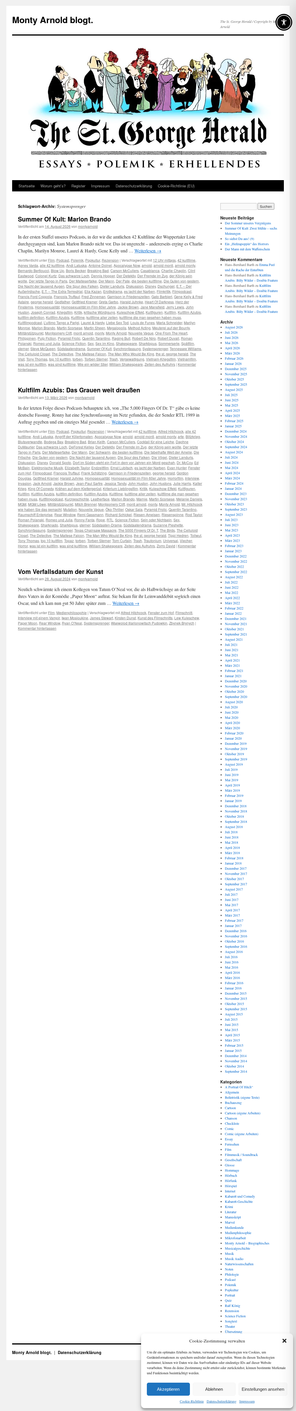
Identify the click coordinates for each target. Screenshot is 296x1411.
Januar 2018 (233, 863)
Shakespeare (126, 343)
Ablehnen (214, 1389)
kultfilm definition (31, 317)
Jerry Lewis (175, 306)
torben (78, 359)
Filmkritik (164, 291)
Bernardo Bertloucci (33, 270)
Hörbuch (231, 1175)
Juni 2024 (231, 462)
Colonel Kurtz (46, 275)
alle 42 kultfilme (52, 265)
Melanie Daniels (189, 498)
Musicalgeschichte (237, 1248)
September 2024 (236, 446)
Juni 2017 (231, 899)
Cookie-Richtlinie (192, 1401)
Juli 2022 (231, 582)
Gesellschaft (233, 1159)
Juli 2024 (231, 457)
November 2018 (236, 811)
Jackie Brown (128, 306)
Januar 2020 (233, 738)
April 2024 (232, 472)
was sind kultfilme (62, 364)
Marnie (141, 498)
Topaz (69, 540)
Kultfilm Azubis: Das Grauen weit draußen (79, 389)
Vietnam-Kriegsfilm (161, 359)
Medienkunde (234, 1227)
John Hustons (160, 483)
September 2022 (236, 571)
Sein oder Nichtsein (156, 519)
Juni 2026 (231, 337)
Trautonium (152, 540)
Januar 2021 (233, 675)
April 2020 (232, 722)
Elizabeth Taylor (77, 467)
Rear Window (64, 514)
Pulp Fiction (47, 338)
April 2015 (232, 1035)
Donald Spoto (60, 462)
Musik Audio (234, 1258)
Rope (100, 519)
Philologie (232, 1274)
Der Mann (106, 280)
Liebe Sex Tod (117, 322)
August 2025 (234, 389)
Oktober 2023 (234, 504)
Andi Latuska (76, 265)
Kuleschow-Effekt (130, 312)
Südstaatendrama (71, 348)
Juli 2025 (231, 394)
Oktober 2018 (234, 816)
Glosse (229, 1165)
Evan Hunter (176, 467)
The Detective (62, 353)
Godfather (62, 301)
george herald (42, 301)
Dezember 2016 (236, 930)
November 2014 (236, 1061)
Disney (150, 286)
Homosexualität (47, 306)
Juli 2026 (231, 332)
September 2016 (236, 946)
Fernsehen (232, 1144)
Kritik (78, 312)
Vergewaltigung (132, 359)
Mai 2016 (231, 967)
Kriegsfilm (65, 312)
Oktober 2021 (234, 629)
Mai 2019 (231, 779)
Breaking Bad (98, 270)
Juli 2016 (231, 956)
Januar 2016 (233, 988)
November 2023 (236, 498)
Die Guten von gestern (181, 280)
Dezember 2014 (236, 1055)
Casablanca (150, 270)
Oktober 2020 (234, 691)
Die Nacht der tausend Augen (41, 286)
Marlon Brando (43, 327)
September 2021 (236, 634)
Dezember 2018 (236, 806)
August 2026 (234, 327)
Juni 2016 (231, 962)
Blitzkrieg (193, 436)
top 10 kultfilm (60, 359)
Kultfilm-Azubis (57, 317)
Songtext (231, 1321)
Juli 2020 (231, 707)
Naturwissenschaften (239, 1264)
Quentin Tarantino (96, 338)
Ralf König (232, 1305)
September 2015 (236, 1008)
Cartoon (230, 1107)
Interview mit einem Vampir (39, 617)
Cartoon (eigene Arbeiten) (242, 1113)
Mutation (70, 509)
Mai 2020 (231, 717)
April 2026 (232, 348)
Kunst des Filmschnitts (155, 617)
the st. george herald (172, 353)
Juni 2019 (231, 774)
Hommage (232, 1170)
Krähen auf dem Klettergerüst (78, 488)
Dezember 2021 (236, 618)
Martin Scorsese (69, 327)
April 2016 (232, 972)
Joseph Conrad (43, 312)
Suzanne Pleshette (168, 524)
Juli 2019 (231, 769)
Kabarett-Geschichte (239, 1201)
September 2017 (236, 884)
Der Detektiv (126, 275)
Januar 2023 (233, 550)
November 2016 (236, 936)
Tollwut (195, 535)
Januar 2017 (233, 925)
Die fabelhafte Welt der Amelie (168, 452)
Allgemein (232, 1092)
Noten (229, 1269)
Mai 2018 (231, 842)
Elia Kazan (92, 291)
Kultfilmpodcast (30, 322)
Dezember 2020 (236, 681)
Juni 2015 (231, 1024)
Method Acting (139, 327)
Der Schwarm (99, 452)
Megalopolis (116, 327)
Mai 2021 (231, 655)
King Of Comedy (40, 488)
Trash (113, 359)
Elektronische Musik (47, 467)
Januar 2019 (233, 800)
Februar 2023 (234, 545)
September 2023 (236, 509)
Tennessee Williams (185, 348)
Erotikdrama (112, 291)
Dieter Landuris (112, 286)
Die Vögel (159, 457)
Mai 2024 (231, 467)
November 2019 (236, 748)
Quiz (228, 1300)
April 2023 (232, 535)
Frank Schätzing (94, 472)
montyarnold (88, 226)
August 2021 (234, 639)
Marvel (230, 1222)
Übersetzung (233, 1331)
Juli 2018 (231, 832)
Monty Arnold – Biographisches (247, 1243)
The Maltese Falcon (90, 353)
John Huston (138, 483)
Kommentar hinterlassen (37, 628)
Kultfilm (170, 312)
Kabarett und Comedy (240, 1196)
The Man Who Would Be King (131, 353)
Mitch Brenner (86, 504)
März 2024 (232, 478)
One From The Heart (171, 332)
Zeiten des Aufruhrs (160, 364)
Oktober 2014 (234, 1066)
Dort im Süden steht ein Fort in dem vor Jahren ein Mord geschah (124, 462)
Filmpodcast (181, 291)
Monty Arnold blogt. (52, 19)
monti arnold (83, 332)
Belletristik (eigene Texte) (242, 1097)
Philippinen (27, 338)
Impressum (247, 1401)
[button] (284, 1341)
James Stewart (101, 617)
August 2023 (234, 514)
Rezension (110, 260)
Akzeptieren (168, 1389)
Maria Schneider (169, 322)
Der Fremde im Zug (152, 275)
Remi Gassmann (90, 514)
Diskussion (134, 286)
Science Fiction (74, 343)
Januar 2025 (233, 426)
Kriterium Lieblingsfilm (120, 488)
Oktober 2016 (234, 941)
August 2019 (234, 764)
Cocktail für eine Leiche (155, 441)
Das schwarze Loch (73, 275)
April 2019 (232, 785)
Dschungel (166, 286)
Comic (229, 1128)
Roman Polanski (31, 519)
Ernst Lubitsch (121, 467)
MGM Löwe (37, 504)
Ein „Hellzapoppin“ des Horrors (247, 243)
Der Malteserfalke (83, 280)
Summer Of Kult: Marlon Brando (64, 219)
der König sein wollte (164, 446)
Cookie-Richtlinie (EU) (176, 186)
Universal (170, 540)
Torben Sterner (96, 359)
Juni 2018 (231, 837)
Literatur (230, 1211)
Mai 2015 (231, 1029)
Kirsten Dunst (125, 617)
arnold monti (163, 265)
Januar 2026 (233, 363)
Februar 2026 (234, 358)
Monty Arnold (116, 332)
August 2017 (234, 889)
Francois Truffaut (67, 296)
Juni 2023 (231, 524)
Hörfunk (231, 1180)
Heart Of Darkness (159, 301)
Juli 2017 (231, 894)
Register (78, 186)
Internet (230, 1191)
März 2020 (232, 727)
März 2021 (232, 665)
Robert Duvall (168, 338)
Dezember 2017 (236, 868)
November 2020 (236, 686)
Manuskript (233, 1217)
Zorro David (166, 545)
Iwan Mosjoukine (75, 617)
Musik (229, 1253)
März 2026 (232, 353)
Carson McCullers (124, 270)
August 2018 (234, 826)
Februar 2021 (234, 670)
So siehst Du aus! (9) (239, 238)
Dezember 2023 (236, 493)
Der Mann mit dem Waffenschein (247, 249)
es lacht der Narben (139, 291)
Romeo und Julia (46, 343)
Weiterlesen (147, 251)
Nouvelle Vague (140, 332)
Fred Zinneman (94, 296)
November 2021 (236, 623)
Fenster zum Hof (161, 612)
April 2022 (232, 597)
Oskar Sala (134, 509)
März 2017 (232, 915)
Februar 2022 (234, 608)
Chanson (231, 1118)
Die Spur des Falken (82, 286)
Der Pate (123, 280)
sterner (23, 348)
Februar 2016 (234, 982)
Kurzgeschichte (77, 498)
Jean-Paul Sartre (89, 483)
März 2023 (232, 540)
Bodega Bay (53, 441)
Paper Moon (27, 622)
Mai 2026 (231, 342)
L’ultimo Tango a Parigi (61, 322)
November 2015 (236, 998)
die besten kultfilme (147, 280)
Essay (229, 1139)
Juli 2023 (231, 519)
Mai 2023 (231, 530)
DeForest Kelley (81, 446)
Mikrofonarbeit (235, 1237)
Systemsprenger (155, 348)
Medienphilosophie (71, 612)
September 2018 (236, 821)
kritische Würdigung (99, 312)
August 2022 (234, 577)
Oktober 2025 (234, 379)
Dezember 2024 (236, 431)
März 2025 (232, 415)
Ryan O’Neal (72, 622)
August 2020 (234, 701)
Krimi (229, 1206)
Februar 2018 (234, 858)
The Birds (167, 530)
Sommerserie (169, 343)
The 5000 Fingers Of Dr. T (138, 530)
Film (51, 260)
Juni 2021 (231, 649)
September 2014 (236, 1071)
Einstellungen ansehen (263, 1389)
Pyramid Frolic (69, 338)
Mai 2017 (231, 904)
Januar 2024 (233, 488)
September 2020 (236, 696)
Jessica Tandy (115, 483)
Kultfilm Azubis (189, 312)
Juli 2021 (231, 644)
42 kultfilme (186, 260)
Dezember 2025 (236, 368)
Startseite (26, 186)
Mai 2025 (231, 405)
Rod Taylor (193, 514)
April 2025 (232, 410)
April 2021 (232, 660)
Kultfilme (78, 317)
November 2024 (236, 436)
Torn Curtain (122, 540)
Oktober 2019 (234, 753)
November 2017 (236, 873)
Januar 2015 (233, 1050)
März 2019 (232, 790)
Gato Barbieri (161, 296)
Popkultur (92, 260)
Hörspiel (231, 1185)
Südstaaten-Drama (107, 524)
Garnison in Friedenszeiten (128, 296)
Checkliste (232, 1123)
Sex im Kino (104, 343)
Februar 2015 (234, 1045)
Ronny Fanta (84, 519)
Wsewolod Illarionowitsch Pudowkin (139, 622)
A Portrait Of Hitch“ (239, 1087)
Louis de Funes (142, 322)
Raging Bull (121, 338)
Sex (91, 343)
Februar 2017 (234, 920)
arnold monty (185, 265)
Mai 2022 (231, 592)
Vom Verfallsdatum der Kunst (60, 571)
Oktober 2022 (234, 566)
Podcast (62, 260)
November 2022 (236, 561)
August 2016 (234, 951)
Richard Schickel (118, 514)
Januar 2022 (233, 613)
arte (181, 436)
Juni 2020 (231, 712)
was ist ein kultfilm (32, 364)
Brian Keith (96, 441)
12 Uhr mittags (164, 260)
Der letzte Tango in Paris (48, 280)
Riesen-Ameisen (147, 514)
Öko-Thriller (114, 509)
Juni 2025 (231, 400)
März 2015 (232, 1040)
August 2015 (234, 1014)
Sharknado (49, 524)
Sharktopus (148, 343)
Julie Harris (182, 483)
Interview (192, 478)
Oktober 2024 (234, 441)
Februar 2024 (234, 483)
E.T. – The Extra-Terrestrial (62, 291)
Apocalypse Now (127, 265)
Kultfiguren (154, 312)
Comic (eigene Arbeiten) (241, 1133)
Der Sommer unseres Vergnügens (248, 223)
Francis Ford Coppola (35, 296)
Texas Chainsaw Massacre (95, 530)
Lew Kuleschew (186, 617)
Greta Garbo (108, 301)
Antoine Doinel (100, 265)
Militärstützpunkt (30, 332)
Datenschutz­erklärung (221, 1401)
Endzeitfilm (100, 467)
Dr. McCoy (185, 462)
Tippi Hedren (178, 535)
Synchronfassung (127, 348)
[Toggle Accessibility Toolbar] (284, 22)
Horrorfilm (175, 478)
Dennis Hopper (103, 275)
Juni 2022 (231, 587)
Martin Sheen (94, 327)
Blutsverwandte (30, 441)
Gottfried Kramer (84, 301)
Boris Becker (76, 270)
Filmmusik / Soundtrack (241, 1154)
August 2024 (234, 452)
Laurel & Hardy (92, 322)
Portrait (230, 1295)
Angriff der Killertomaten (74, 436)
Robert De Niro (144, 338)
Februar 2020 (234, 733)
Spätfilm (187, 343)
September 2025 (236, 384)
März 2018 (232, 852)
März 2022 (232, 603)
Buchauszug (233, 1102)
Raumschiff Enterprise (35, 514)
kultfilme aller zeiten (102, 317)
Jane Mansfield (152, 306)
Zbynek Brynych (181, 622)
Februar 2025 (234, 420)
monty (99, 332)
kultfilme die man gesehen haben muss (150, 317)
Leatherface (100, 498)
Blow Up (57, 270)
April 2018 (232, 847)
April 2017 (232, 910)
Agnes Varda (28, 265)
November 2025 (236, 374)
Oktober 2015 (234, 1003)
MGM (22, 504)
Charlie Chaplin (173, 270)
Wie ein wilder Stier (92, 364)
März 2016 (232, 977)
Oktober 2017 (234, 878)
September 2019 (236, 759)
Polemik (77, 260)
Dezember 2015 (236, 993)
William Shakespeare (126, 364)
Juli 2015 (231, 1019)
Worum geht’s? (53, 186)
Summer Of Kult (99, 348)
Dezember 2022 (236, 556)
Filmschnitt (183, 612)
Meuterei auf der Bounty (171, 327)
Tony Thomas (36, 359)
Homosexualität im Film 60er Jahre (88, 306)
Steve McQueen (43, 348)
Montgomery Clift (58, 332)
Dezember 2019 (236, 743)
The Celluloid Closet (34, 353)
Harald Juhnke (131, 301)
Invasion (24, 483)
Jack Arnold (42, 483)
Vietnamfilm (186, 359)
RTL (110, 519)
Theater (230, 1326)
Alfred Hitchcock (171, 431)
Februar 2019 (234, 795)
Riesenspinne (173, 514)
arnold (147, 265)
